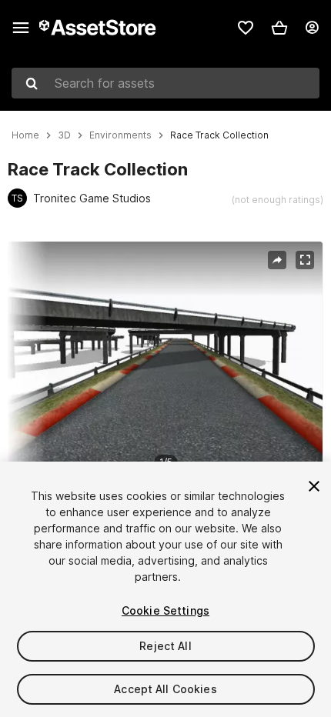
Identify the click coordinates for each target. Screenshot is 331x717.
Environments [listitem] (120, 135)
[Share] (277, 260)
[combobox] (165, 83)
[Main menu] (20, 27)
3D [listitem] (64, 135)
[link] (245, 27)
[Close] (314, 486)
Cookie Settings (165, 610)
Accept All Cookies (165, 688)
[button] (279, 27)
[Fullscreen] (305, 260)
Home (25, 135)
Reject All (165, 645)
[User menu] (311, 27)
